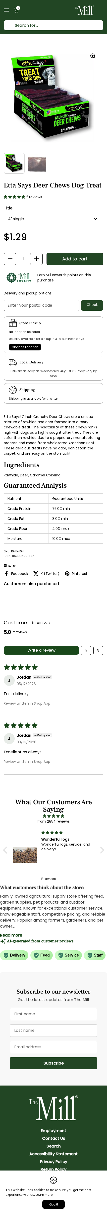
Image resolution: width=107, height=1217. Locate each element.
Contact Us (53, 1138)
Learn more (44, 1194)
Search (54, 1146)
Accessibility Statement (53, 1154)
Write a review (41, 650)
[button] (16, 10)
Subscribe (70, 1063)
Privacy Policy (53, 1162)
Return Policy (53, 1169)
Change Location (25, 347)
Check (92, 304)
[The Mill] (84, 9)
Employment (53, 1131)
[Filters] (86, 650)
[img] (53, 816)
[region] (52, 98)
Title (8, 208)
